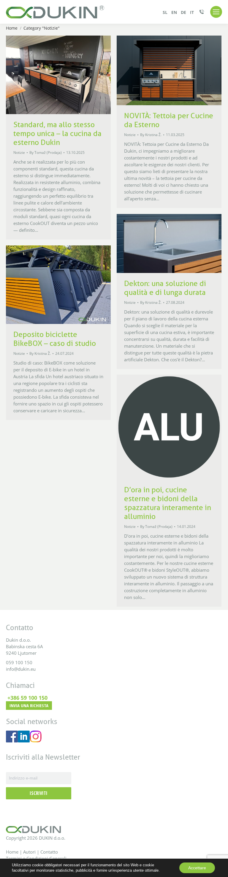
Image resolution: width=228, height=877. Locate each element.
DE (183, 12)
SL (165, 12)
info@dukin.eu (21, 669)
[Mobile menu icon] (216, 12)
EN (174, 12)
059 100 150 (19, 662)
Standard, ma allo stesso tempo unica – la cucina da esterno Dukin (57, 133)
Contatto (49, 852)
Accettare (197, 867)
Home (12, 852)
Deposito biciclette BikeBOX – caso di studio (54, 339)
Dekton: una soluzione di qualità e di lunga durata (165, 288)
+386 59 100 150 (27, 697)
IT (192, 12)
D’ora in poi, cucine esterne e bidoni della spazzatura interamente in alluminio (167, 503)
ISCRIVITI (39, 793)
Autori (30, 852)
